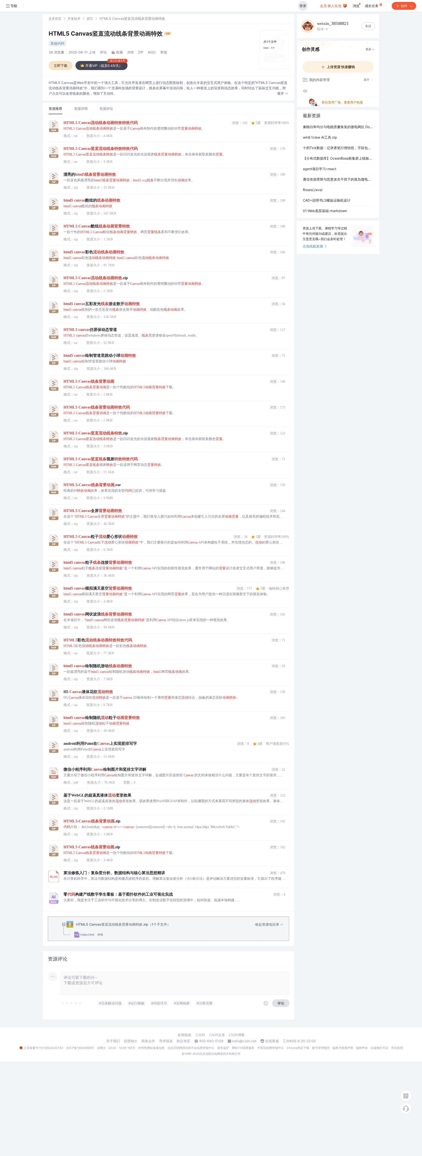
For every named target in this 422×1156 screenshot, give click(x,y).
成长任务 (372, 6)
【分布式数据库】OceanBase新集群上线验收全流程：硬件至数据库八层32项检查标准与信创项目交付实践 (338, 158)
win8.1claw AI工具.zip (320, 137)
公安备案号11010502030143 (43, 1048)
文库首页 (55, 18)
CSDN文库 (217, 1035)
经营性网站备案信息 (151, 1048)
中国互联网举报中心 (270, 1048)
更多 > (370, 49)
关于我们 (113, 1041)
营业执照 (397, 1048)
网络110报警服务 (243, 1048)
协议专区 (183, 1041)
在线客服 (272, 1041)
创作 (404, 6)
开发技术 (74, 18)
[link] (55, 18)
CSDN (200, 1035)
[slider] (71, 1003)
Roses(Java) (313, 190)
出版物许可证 (379, 1048)
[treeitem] (172, 929)
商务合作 (148, 1041)
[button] (282, 93)
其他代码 (57, 43)
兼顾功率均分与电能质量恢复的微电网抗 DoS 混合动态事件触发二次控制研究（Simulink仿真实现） (338, 127)
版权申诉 (362, 1048)
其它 (90, 18)
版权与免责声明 (343, 1048)
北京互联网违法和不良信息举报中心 (191, 1048)
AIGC (152, 52)
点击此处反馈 (313, 246)
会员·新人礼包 (331, 6)
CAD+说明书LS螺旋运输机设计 (326, 200)
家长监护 (223, 1048)
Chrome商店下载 (298, 1048)
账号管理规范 (321, 1048)
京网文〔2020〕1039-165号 (116, 1048)
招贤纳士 (130, 1041)
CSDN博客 (237, 1035)
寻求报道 (166, 1041)
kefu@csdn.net (244, 1041)
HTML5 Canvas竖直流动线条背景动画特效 (106, 33)
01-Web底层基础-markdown (325, 211)
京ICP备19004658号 (80, 1048)
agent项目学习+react (319, 169)
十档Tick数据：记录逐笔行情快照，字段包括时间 (338, 148)
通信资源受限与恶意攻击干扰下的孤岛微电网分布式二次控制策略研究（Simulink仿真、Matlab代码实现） (338, 179)
